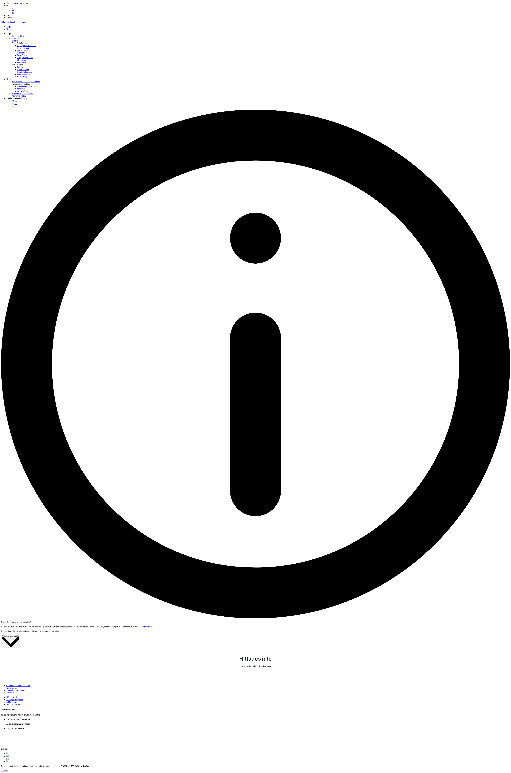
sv (16, 101)
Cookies (4, 771)
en (16, 103)
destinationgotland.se (143, 627)
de (16, 106)
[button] (7, 6)
